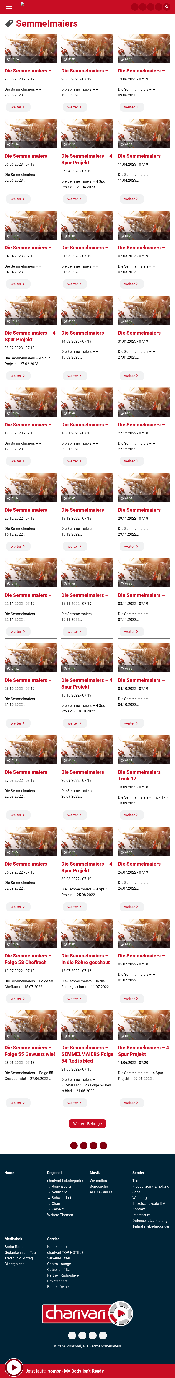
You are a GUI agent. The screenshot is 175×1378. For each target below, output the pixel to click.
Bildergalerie (14, 1264)
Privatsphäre (57, 1281)
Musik (95, 1173)
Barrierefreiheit (59, 1287)
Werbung (139, 1198)
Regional (54, 1173)
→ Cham (54, 1203)
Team (137, 1181)
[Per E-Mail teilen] (103, 1145)
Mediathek (13, 1239)
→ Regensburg (59, 1186)
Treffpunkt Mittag (19, 1258)
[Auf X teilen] (84, 1145)
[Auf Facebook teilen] (74, 1145)
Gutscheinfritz (58, 1269)
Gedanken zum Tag (20, 1252)
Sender (138, 1173)
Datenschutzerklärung (150, 1220)
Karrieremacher (59, 1247)
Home (9, 1173)
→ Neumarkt (57, 1192)
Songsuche (99, 1186)
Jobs (136, 1192)
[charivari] (22, 6)
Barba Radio (14, 1247)
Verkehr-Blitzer (58, 1258)
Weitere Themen (60, 1215)
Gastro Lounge (59, 1264)
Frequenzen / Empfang (150, 1186)
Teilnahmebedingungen (151, 1226)
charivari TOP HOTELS (65, 1252)
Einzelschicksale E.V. (148, 1203)
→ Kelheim (56, 1209)
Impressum (141, 1215)
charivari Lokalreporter (65, 1181)
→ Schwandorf (59, 1198)
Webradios (98, 1181)
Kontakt (138, 1209)
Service (53, 1239)
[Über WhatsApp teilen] (93, 1145)
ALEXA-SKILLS (101, 1192)
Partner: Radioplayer (63, 1275)
